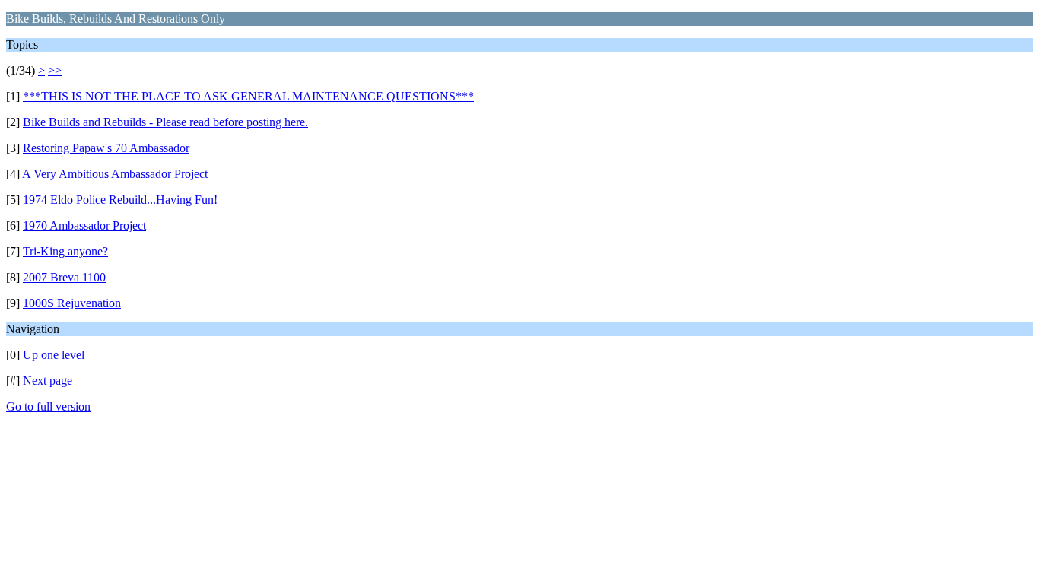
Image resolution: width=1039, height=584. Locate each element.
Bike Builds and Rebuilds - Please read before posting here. (165, 122)
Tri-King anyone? (65, 251)
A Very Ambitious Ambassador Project (115, 173)
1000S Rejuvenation (72, 303)
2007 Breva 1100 (64, 277)
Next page (47, 380)
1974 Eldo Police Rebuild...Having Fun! (120, 199)
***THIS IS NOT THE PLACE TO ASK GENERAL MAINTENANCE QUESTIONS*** (248, 96)
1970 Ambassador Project (84, 225)
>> (55, 70)
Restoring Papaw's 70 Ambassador (106, 147)
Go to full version (48, 406)
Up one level (53, 354)
